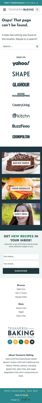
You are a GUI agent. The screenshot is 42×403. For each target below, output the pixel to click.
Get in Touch (21, 293)
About (35, 391)
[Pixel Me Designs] (25, 400)
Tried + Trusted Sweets (19, 3)
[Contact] (32, 342)
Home (29, 391)
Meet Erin (21, 289)
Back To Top (20, 395)
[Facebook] (10, 342)
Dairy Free (21, 316)
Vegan (21, 312)
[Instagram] (15, 342)
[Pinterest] (26, 342)
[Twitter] (21, 342)
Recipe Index (21, 297)
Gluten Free (21, 308)
